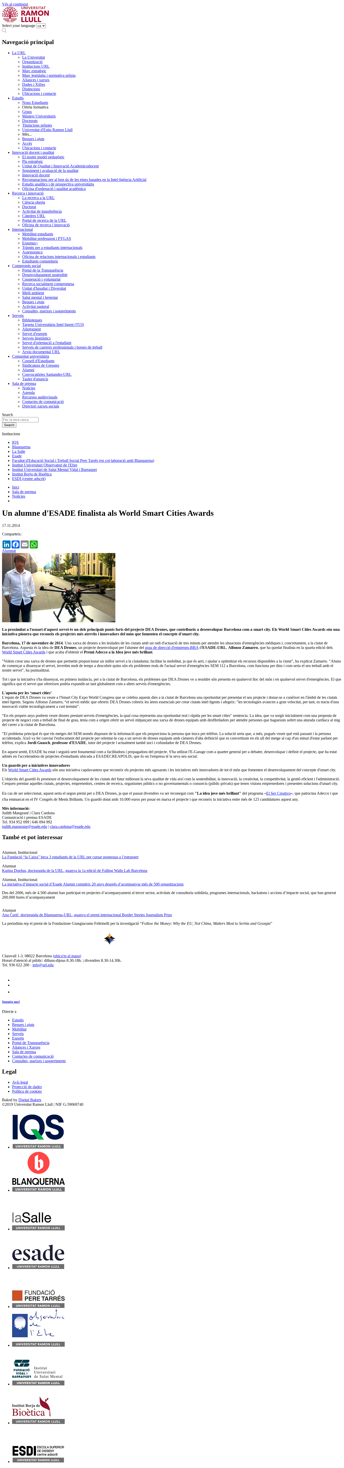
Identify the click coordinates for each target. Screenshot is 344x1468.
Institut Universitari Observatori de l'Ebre (44, 465)
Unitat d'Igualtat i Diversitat (44, 288)
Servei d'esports (34, 334)
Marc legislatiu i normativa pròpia (49, 75)
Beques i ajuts (33, 139)
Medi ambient (33, 293)
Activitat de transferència (42, 211)
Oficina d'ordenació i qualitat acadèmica (54, 189)
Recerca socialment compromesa (48, 284)
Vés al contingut (15, 4)
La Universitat (33, 57)
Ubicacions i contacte (39, 93)
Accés (27, 143)
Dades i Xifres (33, 84)
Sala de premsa (24, 383)
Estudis (18, 98)
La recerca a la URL (38, 198)
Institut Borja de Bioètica (32, 474)
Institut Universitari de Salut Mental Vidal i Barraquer (54, 469)
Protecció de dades (27, 1087)
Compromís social (26, 266)
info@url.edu (43, 965)
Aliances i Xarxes (26, 1047)
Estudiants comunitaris (40, 261)
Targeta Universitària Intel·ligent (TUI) (53, 324)
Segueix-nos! (11, 1002)
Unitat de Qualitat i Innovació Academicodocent (60, 166)
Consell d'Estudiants (38, 361)
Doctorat (29, 207)
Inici (15, 487)
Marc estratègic (34, 71)
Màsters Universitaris (39, 116)
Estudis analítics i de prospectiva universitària (58, 184)
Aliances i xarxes (35, 80)
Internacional (22, 229)
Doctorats (30, 121)
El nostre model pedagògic (43, 157)
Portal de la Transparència (42, 270)
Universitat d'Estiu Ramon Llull (47, 130)
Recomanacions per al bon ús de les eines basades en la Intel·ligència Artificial (84, 179)
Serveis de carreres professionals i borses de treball (62, 347)
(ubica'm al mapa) (67, 956)
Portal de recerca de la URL (44, 220)
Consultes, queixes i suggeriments (49, 311)
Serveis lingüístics (36, 338)
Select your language (18, 25)
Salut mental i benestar (40, 297)
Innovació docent (36, 175)
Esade (17, 456)
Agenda (28, 392)
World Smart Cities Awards (23, 652)
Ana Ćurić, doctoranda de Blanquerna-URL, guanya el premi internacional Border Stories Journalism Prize (87, 915)
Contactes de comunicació (43, 401)
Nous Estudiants (35, 102)
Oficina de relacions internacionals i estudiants (58, 256)
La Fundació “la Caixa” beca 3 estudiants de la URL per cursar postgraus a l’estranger (70, 857)
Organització (32, 62)
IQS (15, 442)
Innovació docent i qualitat (33, 152)
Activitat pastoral (35, 306)
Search (7, 415)
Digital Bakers (29, 1100)
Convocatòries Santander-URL (47, 374)
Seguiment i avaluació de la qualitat (50, 170)
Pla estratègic (32, 161)
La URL (19, 53)
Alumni (28, 370)
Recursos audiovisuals (39, 397)
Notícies (28, 388)
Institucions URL (36, 66)
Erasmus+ (30, 243)
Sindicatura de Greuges (40, 365)
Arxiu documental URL (41, 352)
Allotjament (31, 329)
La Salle (18, 451)
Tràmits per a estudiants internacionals (52, 247)
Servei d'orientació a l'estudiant (46, 343)
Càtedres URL (33, 216)
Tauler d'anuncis (35, 379)
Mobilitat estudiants (37, 234)
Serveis (18, 315)
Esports (18, 1038)
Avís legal (20, 1082)
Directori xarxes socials (40, 406)
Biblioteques (32, 320)
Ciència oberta (33, 202)
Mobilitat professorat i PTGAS (46, 238)
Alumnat (9, 550)
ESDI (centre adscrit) (29, 478)
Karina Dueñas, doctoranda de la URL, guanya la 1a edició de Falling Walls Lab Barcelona (74, 870)
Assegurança (32, 252)
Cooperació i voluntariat (41, 279)
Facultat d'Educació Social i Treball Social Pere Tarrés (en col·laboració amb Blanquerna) (83, 460)
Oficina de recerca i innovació (46, 225)
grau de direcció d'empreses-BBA (171, 647)
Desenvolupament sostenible (44, 275)
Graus (27, 111)
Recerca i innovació (28, 193)
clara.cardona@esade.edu (70, 826)
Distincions (31, 89)
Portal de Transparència (30, 1043)
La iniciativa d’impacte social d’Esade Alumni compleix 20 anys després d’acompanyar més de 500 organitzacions (93, 884)
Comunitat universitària (30, 356)
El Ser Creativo (278, 793)
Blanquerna (21, 447)
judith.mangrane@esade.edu (24, 826)
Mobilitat (19, 1029)
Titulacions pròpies (37, 125)
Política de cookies (27, 1091)
